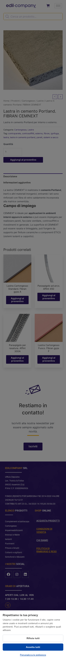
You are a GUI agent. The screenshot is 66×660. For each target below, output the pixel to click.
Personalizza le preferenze (33, 655)
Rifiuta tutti (33, 638)
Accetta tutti (33, 647)
